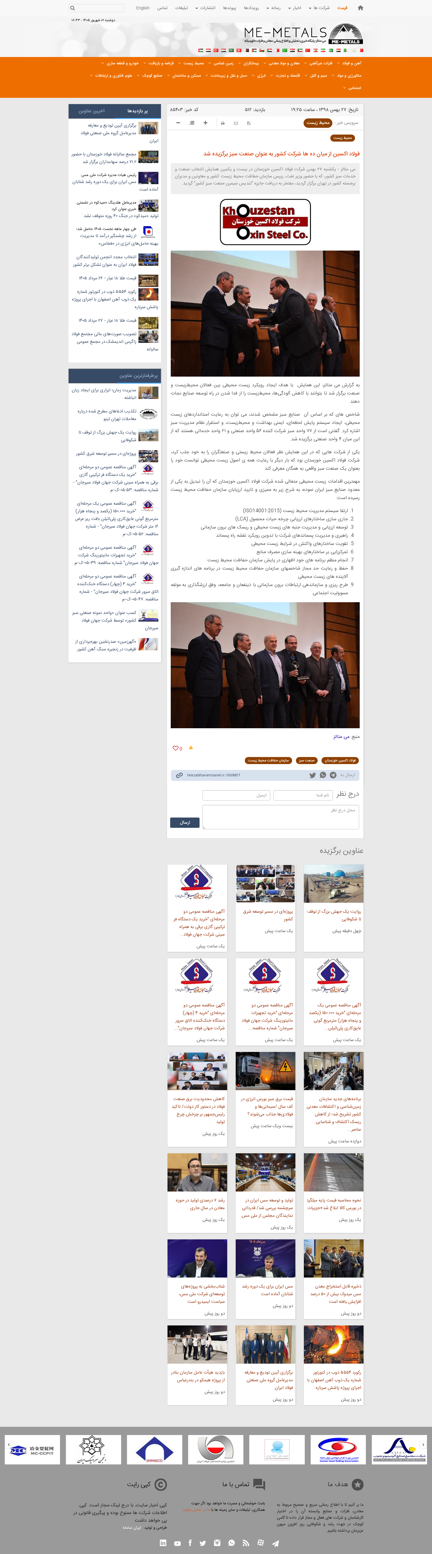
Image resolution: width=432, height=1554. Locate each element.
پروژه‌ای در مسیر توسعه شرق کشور (268, 915)
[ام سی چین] (93, 1449)
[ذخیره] (248, 123)
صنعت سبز (306, 760)
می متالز (341, 737)
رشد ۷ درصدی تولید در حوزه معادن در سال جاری (200, 1204)
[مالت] (277, 49)
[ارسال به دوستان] (236, 123)
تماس (162, 8)
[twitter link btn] (203, 1544)
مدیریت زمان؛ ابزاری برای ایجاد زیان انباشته (104, 394)
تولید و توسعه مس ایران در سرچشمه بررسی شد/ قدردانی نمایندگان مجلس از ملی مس (267, 1208)
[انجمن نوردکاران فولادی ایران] (399, 1449)
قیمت (342, 8)
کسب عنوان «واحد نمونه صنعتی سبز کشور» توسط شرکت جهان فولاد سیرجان (115, 620)
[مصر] (338, 49)
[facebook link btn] (190, 1543)
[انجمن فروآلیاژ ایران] (338, 1449)
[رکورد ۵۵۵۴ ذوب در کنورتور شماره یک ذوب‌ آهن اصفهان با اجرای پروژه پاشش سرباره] (334, 1344)
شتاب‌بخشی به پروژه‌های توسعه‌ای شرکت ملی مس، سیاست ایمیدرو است (202, 1294)
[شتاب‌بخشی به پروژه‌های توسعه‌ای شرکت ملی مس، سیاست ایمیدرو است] (197, 1258)
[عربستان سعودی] (231, 49)
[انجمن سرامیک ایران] (154, 1449)
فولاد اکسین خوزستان (340, 760)
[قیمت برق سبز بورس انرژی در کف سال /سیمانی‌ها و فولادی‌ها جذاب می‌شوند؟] (265, 1071)
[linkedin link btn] (163, 1543)
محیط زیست (318, 123)
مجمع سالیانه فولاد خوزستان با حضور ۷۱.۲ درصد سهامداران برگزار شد (103, 158)
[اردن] (254, 49)
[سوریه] (223, 49)
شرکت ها (322, 8)
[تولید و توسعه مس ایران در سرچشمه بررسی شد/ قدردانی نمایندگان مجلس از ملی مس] (265, 1172)
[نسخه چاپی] (223, 123)
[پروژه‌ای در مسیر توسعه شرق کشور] (265, 884)
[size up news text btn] (206, 124)
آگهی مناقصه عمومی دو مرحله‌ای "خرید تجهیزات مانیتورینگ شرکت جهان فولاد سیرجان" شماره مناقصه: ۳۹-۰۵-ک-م (116, 555)
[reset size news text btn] (191, 124)
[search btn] (72, 8)
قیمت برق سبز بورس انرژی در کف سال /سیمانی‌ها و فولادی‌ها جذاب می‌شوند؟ (267, 1106)
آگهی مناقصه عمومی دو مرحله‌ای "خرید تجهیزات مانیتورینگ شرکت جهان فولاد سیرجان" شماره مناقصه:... (267, 1017)
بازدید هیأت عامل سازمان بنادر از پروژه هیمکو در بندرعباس (198, 1376)
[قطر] (246, 49)
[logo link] (304, 37)
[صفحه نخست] (361, 7)
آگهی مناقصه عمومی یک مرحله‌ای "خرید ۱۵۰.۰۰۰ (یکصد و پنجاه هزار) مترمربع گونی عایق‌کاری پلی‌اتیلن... (335, 1017)
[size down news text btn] (178, 124)
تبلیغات (181, 8)
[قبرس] (353, 49)
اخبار (297, 8)
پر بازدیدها (138, 111)
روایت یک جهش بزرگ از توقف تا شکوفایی (334, 915)
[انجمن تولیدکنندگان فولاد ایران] (277, 1449)
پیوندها (229, 8)
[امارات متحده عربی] (200, 49)
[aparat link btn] (260, 1543)
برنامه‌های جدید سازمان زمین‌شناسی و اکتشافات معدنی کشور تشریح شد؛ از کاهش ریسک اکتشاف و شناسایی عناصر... (334, 1114)
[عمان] (261, 49)
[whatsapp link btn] (231, 1543)
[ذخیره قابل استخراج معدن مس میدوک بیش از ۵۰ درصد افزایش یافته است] (334, 1258)
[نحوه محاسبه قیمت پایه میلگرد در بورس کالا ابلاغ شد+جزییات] (334, 1172)
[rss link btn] (246, 1543)
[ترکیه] (216, 49)
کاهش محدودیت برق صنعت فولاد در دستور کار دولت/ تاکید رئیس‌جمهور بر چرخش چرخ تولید (198, 1110)
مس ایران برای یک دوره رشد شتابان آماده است (267, 1290)
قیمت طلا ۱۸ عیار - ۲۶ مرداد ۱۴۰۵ (107, 278)
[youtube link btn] (177, 1544)
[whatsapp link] (323, 776)
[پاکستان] (330, 49)
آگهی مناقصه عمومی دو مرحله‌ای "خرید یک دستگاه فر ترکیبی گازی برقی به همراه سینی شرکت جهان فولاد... (199, 923)
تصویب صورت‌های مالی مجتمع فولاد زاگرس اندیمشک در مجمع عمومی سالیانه (114, 341)
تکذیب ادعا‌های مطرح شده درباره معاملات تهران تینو (107, 415)
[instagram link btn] (217, 1543)
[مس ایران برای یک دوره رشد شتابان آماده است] (265, 1258)
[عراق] (292, 49)
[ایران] (323, 49)
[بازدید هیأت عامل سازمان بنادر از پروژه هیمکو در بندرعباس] (197, 1344)
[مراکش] (307, 49)
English (143, 8)
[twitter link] (312, 776)
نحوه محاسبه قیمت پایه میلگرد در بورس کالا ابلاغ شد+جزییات (334, 1204)
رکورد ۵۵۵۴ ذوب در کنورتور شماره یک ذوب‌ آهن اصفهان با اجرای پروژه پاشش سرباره (334, 1380)
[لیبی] (284, 49)
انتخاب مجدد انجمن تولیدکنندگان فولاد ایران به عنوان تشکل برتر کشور (104, 261)
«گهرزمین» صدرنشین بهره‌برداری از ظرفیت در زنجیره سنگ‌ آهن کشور (105, 645)
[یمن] (208, 49)
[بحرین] (361, 49)
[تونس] (239, 49)
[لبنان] (315, 49)
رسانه (276, 8)
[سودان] (269, 49)
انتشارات (207, 8)
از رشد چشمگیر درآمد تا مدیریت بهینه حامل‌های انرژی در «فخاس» (119, 239)
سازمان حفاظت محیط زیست (268, 760)
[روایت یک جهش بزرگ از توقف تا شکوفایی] (334, 884)
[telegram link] (333, 776)
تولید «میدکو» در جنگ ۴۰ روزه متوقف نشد (121, 216)
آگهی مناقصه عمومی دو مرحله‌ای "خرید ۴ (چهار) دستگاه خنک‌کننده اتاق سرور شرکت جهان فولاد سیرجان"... (199, 1017)
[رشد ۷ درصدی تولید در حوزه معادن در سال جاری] (197, 1172)
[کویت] (300, 49)
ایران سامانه (132, 1528)
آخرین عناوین (92, 111)
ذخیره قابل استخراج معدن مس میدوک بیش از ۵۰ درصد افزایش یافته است (335, 1294)
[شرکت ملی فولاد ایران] (32, 1449)
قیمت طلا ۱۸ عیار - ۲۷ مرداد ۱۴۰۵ (107, 320)
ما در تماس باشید (196, 1510)
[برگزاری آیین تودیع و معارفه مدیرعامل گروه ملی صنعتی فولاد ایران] (265, 1344)
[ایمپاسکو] (215, 1449)
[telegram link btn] (275, 1544)
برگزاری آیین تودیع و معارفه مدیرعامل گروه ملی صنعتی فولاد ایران (269, 1380)
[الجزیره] (346, 49)
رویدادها (251, 8)
